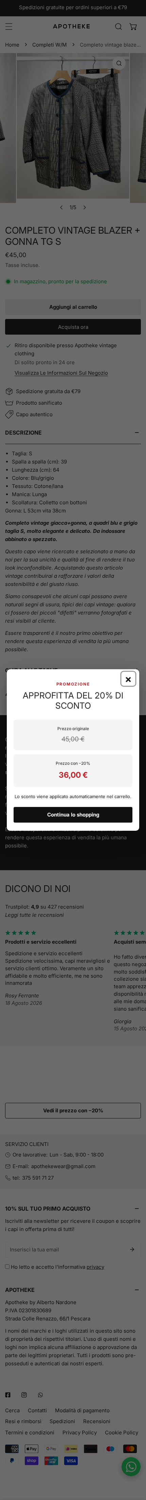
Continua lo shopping (73, 814)
